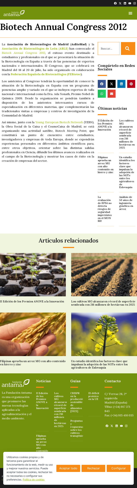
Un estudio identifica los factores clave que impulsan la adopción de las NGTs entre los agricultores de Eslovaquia (127, 172)
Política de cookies (33, 479)
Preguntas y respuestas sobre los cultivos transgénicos (78, 428)
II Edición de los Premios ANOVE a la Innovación (105, 125)
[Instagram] (134, 3)
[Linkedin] (125, 3)
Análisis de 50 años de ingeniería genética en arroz (126, 203)
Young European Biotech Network (59, 122)
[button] (130, 13)
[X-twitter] (120, 3)
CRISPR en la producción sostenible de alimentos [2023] (77, 402)
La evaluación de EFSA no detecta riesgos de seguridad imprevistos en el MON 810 (105, 209)
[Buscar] (128, 48)
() (35, 48)
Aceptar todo (68, 468)
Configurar (118, 468)
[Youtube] (129, 3)
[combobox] (109, 48)
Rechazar (93, 468)
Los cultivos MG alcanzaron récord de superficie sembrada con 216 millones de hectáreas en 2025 (127, 134)
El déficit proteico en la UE (93, 396)
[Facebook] (115, 3)
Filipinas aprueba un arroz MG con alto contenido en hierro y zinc (105, 165)
